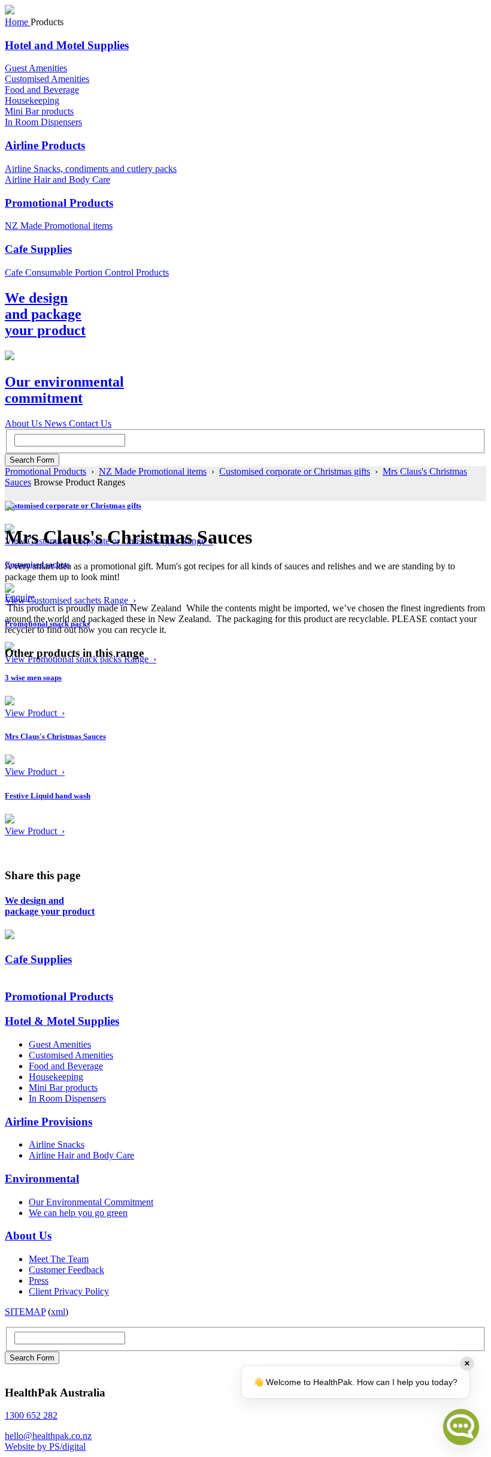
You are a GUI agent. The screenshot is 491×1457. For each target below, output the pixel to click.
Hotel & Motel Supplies (62, 1021)
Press (39, 1280)
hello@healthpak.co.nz (48, 1436)
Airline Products (45, 145)
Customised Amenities (47, 79)
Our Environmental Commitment (91, 1202)
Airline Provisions (48, 1121)
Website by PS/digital (45, 1446)
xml (58, 1312)
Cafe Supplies (38, 249)
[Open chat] (461, 1427)
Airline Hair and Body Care (57, 179)
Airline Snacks (56, 1144)
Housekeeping (32, 100)
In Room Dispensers (43, 122)
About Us (28, 1235)
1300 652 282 (31, 1415)
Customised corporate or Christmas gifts (294, 471)
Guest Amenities (36, 68)
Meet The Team (59, 1259)
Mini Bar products (39, 111)
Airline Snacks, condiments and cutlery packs (91, 169)
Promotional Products (59, 203)
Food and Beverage (42, 90)
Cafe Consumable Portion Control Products (87, 272)
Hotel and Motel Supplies (67, 45)
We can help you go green (78, 1213)
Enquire (20, 597)
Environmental (42, 1178)
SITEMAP (25, 1312)
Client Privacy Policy (69, 1291)
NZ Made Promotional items (59, 226)
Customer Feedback (66, 1270)
